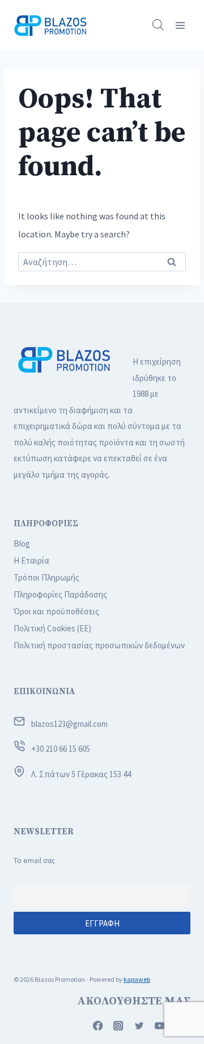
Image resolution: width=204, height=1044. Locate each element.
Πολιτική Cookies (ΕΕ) (52, 628)
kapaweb (137, 979)
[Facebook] (98, 1026)
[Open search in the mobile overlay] (158, 25)
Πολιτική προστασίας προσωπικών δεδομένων (99, 645)
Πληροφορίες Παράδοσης (60, 594)
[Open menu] (179, 25)
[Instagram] (119, 1026)
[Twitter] (139, 1026)
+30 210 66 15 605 (60, 748)
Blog (22, 543)
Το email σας (34, 860)
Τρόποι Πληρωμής (46, 577)
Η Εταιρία (31, 560)
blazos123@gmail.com (69, 723)
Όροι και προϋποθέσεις (56, 611)
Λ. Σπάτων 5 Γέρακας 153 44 (81, 774)
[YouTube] (160, 1026)
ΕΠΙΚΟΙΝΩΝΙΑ (44, 691)
